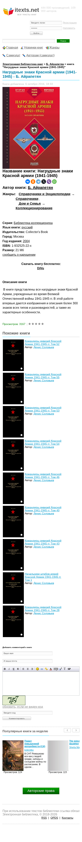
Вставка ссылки (42, 669)
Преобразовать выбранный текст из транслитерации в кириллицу (65, 669)
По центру (28, 669)
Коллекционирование (34, 208)
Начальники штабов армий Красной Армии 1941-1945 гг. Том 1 (43, 576)
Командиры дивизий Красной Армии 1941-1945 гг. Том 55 (43, 376)
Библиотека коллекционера (33, 223)
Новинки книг (33, 47)
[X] (43, 181)
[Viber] (49, 181)
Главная (12, 47)
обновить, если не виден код (22, 706)
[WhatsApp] (54, 181)
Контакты (67, 817)
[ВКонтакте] (27, 181)
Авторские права (41, 791)
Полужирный (5, 669)
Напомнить (69, 28)
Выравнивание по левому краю (23, 669)
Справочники (27, 199)
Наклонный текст (9, 669)
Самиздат (13, 55)
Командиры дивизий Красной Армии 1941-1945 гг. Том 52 (43, 342)
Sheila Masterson (33, 747)
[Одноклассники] (33, 181)
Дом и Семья (30, 203)
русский (27, 227)
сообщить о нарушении (18, 254)
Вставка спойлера (69, 669)
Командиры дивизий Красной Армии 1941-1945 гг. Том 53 (43, 409)
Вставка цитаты (60, 669)
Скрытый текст (56, 669)
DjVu (40, 268)
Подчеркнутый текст (13, 669)
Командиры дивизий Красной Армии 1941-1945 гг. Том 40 (43, 509)
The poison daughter (30, 742)
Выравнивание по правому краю (32, 669)
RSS (44, 817)
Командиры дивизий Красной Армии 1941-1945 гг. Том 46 (43, 476)
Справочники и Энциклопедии (44, 194)
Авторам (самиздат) (40, 55)
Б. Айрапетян (40, 187)
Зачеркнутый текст (18, 669)
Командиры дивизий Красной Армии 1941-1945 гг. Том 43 (43, 542)
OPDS (54, 817)
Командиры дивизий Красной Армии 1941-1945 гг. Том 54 (43, 442)
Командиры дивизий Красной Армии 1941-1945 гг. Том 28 (43, 609)
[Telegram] (38, 181)
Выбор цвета (50, 669)
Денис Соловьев (44, 347)
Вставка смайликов (37, 669)
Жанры (54, 47)
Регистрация (70, 22)
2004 (26, 241)
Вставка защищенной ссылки (46, 669)
